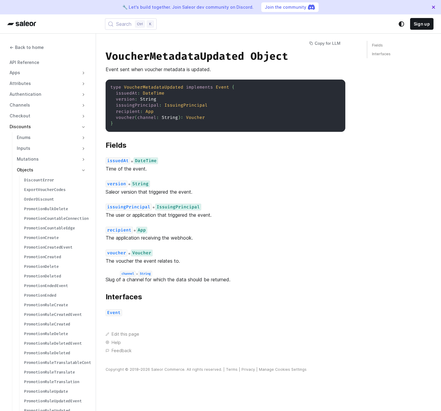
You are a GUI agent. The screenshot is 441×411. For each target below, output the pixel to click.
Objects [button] (25, 170)
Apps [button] (15, 72)
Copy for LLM (327, 43)
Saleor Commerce (167, 369)
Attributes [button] (20, 83)
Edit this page (125, 334)
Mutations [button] (28, 159)
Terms (232, 369)
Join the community (285, 7)
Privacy (248, 369)
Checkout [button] (20, 116)
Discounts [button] (20, 126)
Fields (377, 45)
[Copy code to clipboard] (338, 87)
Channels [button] (20, 105)
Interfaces (381, 54)
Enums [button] (24, 137)
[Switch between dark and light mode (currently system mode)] (401, 24)
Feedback (122, 350)
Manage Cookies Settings (283, 369)
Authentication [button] (25, 94)
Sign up (422, 23)
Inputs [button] (23, 148)
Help (116, 342)
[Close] (433, 7)
